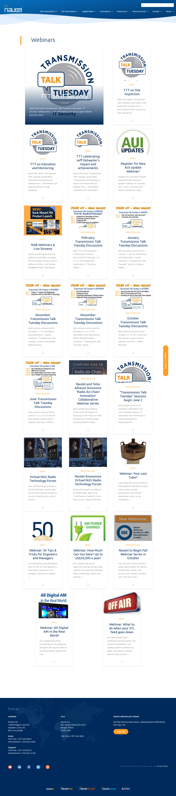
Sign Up (121, 731)
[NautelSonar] (109, 788)
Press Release (88, 232)
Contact (155, 11)
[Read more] (95, 111)
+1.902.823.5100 (27, 753)
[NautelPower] (87, 788)
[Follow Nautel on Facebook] (29, 767)
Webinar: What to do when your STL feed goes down (122, 628)
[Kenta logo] (125, 788)
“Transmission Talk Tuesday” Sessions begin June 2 (133, 396)
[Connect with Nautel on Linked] (19, 767)
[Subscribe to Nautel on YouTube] (10, 767)
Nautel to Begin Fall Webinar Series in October (133, 554)
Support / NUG (166, 361)
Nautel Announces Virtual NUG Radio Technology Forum (88, 480)
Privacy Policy (162, 766)
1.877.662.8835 (25, 739)
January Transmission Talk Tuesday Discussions (133, 241)
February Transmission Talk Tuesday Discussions (88, 241)
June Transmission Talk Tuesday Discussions (43, 402)
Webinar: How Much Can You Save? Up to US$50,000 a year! (88, 554)
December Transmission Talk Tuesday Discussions (42, 318)
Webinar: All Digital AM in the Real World (54, 631)
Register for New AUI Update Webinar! (133, 167)
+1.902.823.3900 (27, 742)
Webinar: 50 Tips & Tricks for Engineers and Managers (42, 554)
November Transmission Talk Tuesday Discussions (88, 318)
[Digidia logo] (50, 788)
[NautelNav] (66, 788)
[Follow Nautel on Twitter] (38, 767)
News (64, 90)
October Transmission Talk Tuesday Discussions (133, 322)
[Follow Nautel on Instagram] (48, 767)
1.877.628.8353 (25, 750)
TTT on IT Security (64, 96)
